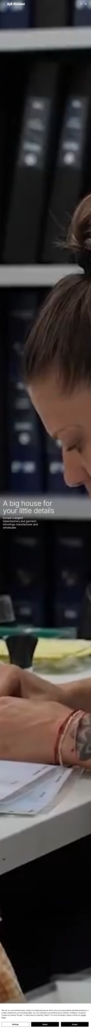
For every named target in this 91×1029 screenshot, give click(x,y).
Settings (15, 1024)
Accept (74, 1024)
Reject (45, 1024)
